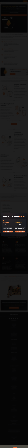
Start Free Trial (8, 231)
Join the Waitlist (20, 231)
